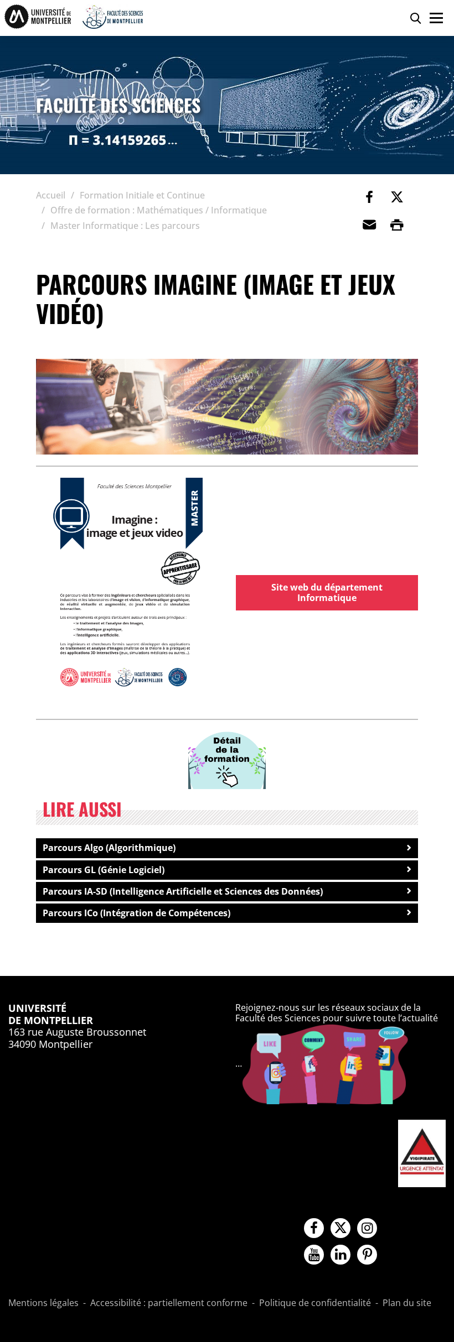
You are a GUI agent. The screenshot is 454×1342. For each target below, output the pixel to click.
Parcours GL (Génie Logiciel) (103, 870)
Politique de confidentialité (315, 1303)
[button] (369, 224)
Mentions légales (43, 1303)
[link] (369, 197)
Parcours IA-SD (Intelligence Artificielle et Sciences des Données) (183, 891)
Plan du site (407, 1303)
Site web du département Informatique (327, 592)
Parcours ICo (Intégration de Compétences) (136, 913)
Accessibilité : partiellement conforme (168, 1303)
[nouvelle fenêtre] (127, 587)
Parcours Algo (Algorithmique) (109, 848)
